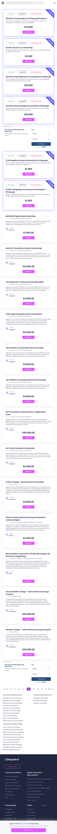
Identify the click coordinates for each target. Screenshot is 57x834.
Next (49, 689)
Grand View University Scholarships (13, 729)
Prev (7, 689)
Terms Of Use (31, 815)
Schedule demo (12, 766)
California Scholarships (11, 776)
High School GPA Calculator (13, 785)
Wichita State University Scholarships (13, 732)
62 (19, 689)
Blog (6, 797)
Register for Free (28, 830)
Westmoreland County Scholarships (13, 720)
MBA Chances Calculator (12, 788)
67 (42, 689)
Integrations (8, 815)
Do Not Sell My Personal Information (31, 820)
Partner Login (31, 800)
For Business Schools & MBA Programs (38, 788)
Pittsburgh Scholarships (40, 700)
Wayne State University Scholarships (13, 737)
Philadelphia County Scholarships (12, 698)
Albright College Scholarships (11, 749)
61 (15, 689)
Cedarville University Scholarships (12, 747)
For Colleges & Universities (35, 782)
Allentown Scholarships (40, 703)
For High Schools (10, 812)
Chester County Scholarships (11, 713)
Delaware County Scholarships (11, 708)
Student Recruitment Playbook (36, 794)
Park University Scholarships (11, 742)
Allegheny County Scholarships (11, 700)
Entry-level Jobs (9, 794)
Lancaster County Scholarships (11, 710)
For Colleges (9, 809)
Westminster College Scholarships (12, 744)
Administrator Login (11, 818)
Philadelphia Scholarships (41, 698)
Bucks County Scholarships (10, 705)
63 (23, 689)
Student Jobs (9, 791)
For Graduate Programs (34, 791)
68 (46, 689)
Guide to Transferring (11, 782)
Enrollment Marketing (33, 797)
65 (33, 689)
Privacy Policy (31, 812)
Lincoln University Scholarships (11, 727)
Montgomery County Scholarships (12, 703)
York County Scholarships (10, 715)
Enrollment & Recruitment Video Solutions (39, 779)
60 (11, 689)
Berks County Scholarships (10, 718)
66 (38, 689)
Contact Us (30, 809)
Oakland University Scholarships (12, 734)
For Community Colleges (34, 785)
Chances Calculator (10, 779)
